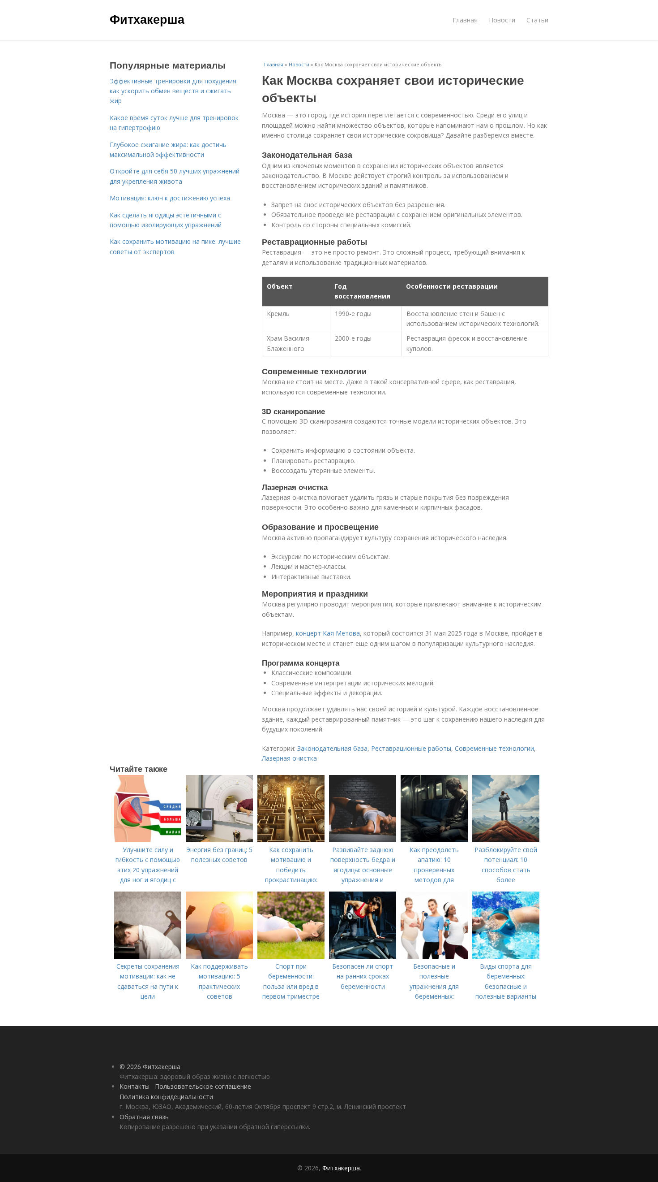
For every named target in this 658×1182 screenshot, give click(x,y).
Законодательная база (332, 748)
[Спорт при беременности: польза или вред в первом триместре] (291, 956)
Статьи (537, 20)
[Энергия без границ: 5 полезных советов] (219, 840)
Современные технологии (494, 748)
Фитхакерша (147, 18)
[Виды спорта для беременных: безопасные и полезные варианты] (505, 956)
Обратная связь (144, 1117)
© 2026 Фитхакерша (150, 1066)
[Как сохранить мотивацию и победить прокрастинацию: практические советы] (291, 840)
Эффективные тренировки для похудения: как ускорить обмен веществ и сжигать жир (174, 91)
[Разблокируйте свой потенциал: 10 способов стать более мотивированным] (505, 840)
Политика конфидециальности (166, 1096)
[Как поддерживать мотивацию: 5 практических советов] (219, 956)
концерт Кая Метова (328, 633)
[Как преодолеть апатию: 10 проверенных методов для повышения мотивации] (434, 840)
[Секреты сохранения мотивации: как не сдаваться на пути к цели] (147, 956)
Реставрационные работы (411, 748)
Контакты (135, 1086)
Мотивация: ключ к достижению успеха (170, 198)
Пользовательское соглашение (203, 1086)
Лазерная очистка (289, 758)
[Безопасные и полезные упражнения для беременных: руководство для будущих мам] (434, 956)
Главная (465, 20)
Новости (502, 20)
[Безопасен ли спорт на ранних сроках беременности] (362, 956)
